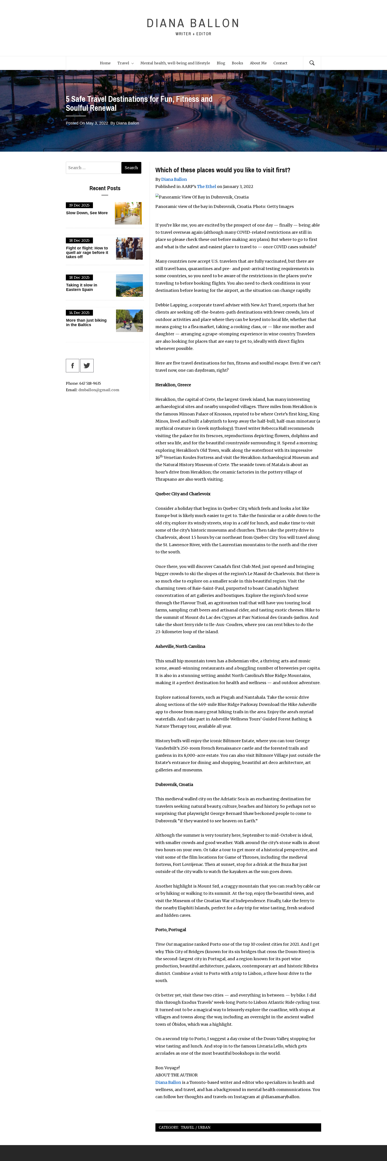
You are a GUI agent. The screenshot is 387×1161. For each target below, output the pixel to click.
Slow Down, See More (87, 213)
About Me (258, 63)
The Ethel (206, 186)
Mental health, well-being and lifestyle (175, 63)
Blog (221, 63)
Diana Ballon (193, 23)
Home (105, 63)
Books (237, 63)
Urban (204, 1127)
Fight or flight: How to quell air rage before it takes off (87, 252)
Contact (280, 63)
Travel (123, 63)
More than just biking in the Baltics (86, 322)
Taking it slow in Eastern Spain (81, 287)
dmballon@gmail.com (98, 390)
